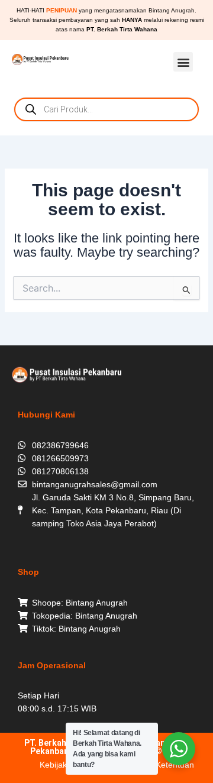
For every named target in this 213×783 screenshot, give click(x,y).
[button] (183, 62)
